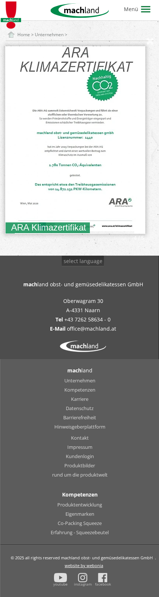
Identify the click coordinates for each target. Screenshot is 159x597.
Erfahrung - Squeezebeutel (80, 532)
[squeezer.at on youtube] (60, 577)
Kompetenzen (79, 389)
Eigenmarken (79, 514)
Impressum (79, 447)
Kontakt (80, 437)
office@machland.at (91, 328)
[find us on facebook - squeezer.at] (102, 577)
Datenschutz (80, 408)
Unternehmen (79, 380)
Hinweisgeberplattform (79, 426)
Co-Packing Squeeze (80, 523)
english (76, 284)
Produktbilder (79, 465)
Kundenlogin (80, 456)
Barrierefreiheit (79, 417)
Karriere (79, 399)
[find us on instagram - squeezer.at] (82, 577)
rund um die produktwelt (80, 474)
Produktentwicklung (79, 504)
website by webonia (84, 565)
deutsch (77, 275)
